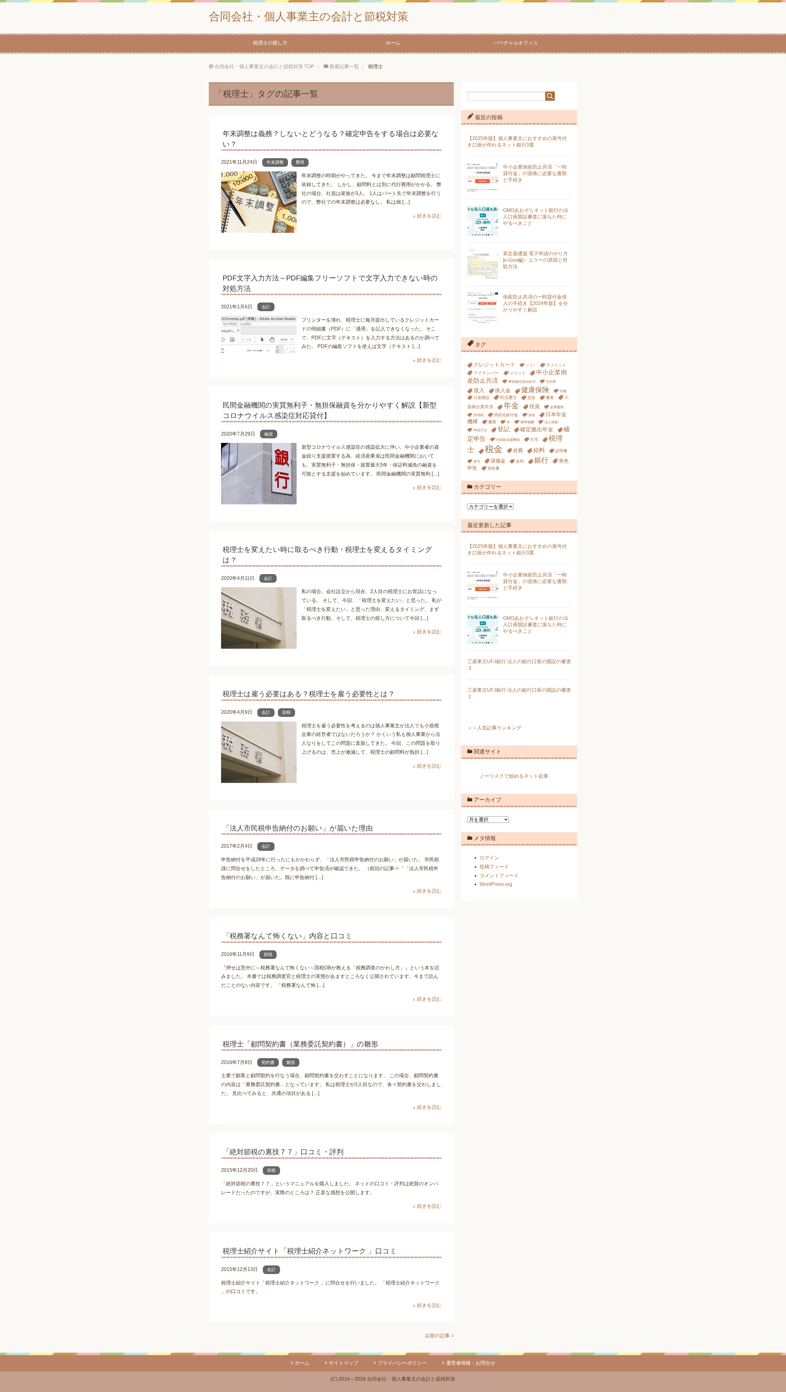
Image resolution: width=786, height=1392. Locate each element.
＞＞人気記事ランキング (494, 727)
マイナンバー (486, 372)
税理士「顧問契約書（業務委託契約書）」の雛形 (300, 1044)
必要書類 (557, 407)
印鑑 (563, 391)
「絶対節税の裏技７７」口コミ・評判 (283, 1152)
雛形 (290, 1062)
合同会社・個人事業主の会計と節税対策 (308, 16)
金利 (520, 461)
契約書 (268, 1062)
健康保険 (535, 390)
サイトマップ (343, 1363)
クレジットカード (494, 365)
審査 (550, 398)
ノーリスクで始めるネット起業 (514, 776)
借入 (478, 390)
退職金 (498, 460)
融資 (268, 434)
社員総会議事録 (508, 439)
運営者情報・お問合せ (470, 1363)
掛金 (531, 415)
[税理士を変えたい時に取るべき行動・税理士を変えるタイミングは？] (259, 644)
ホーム (393, 42)
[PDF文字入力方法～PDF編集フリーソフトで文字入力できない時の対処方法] (259, 348)
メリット (518, 373)
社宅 (534, 439)
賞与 (476, 461)
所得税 (478, 415)
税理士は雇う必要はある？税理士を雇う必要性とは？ (309, 694)
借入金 (503, 390)
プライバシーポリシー (402, 1363)
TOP (264, 66)
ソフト (531, 365)
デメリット (556, 365)
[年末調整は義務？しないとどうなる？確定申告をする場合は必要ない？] (259, 228)
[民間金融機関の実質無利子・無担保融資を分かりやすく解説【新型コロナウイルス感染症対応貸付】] (259, 499)
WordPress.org (496, 884)
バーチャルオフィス (516, 42)
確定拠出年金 (536, 429)
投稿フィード (494, 866)
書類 (492, 422)
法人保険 (551, 422)
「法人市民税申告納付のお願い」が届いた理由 (298, 828)
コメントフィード (499, 875)
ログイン (489, 857)
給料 (539, 450)
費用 (300, 162)
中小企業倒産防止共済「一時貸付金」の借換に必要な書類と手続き (535, 173)
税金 (494, 449)
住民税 (551, 381)
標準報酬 (527, 422)
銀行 (541, 460)
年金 (511, 405)
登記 (503, 429)
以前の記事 (437, 1335)
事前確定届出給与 (521, 381)
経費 (518, 450)
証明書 (561, 451)
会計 (266, 306)
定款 (531, 398)
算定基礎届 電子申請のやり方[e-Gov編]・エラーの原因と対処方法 (535, 260)
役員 (534, 406)
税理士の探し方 (270, 42)
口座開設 (481, 398)
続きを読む (429, 215)
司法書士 (508, 397)
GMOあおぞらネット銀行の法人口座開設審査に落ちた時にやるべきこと (535, 217)
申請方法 (480, 430)
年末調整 (275, 162)
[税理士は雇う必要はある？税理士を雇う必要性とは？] (259, 778)
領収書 (494, 468)
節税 (286, 712)
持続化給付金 (506, 415)
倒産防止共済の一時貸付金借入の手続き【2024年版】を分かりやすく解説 (535, 303)
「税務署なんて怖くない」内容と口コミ (287, 936)
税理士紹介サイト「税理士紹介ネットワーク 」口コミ (310, 1251)
